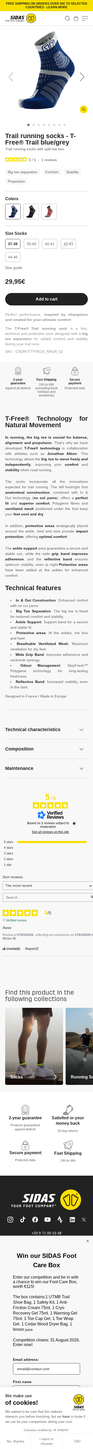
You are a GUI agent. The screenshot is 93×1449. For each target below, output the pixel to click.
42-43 (70, 245)
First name (22, 1382)
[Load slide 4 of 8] (44, 124)
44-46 (13, 257)
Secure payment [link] (25, 1153)
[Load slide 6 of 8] (54, 124)
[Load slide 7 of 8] (59, 124)
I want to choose (46, 1441)
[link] (76, 18)
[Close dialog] (87, 1241)
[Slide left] (11, 76)
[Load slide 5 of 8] (49, 124)
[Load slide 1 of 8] (28, 124)
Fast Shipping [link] (68, 1153)
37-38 (13, 244)
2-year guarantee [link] (25, 1118)
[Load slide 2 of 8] (33, 124)
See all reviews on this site (50, 832)
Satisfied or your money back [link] (68, 1120)
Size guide (13, 268)
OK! (77, 1441)
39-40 (31, 244)
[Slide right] (82, 76)
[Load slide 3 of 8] (38, 124)
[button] (67, 18)
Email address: (26, 1359)
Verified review (16, 920)
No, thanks (15, 1441)
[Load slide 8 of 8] (64, 124)
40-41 (50, 244)
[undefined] (74, 823)
